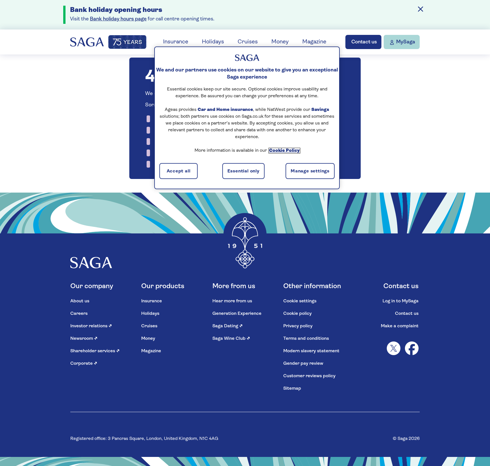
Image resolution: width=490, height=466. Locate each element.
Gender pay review (303, 363)
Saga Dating (227, 326)
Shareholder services (95, 351)
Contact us (407, 313)
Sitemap (292, 388)
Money (280, 42)
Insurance (175, 42)
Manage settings (310, 171)
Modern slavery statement (311, 351)
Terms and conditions (306, 338)
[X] (393, 348)
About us (79, 301)
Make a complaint (400, 326)
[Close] (420, 9)
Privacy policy (297, 326)
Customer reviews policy (309, 376)
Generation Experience (236, 313)
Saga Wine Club (231, 338)
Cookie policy (297, 313)
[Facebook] (412, 348)
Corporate (83, 363)
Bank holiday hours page (118, 19)
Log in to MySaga (401, 301)
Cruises (248, 42)
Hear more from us (232, 301)
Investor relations (91, 326)
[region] (247, 118)
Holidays (213, 42)
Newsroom (84, 338)
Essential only (243, 171)
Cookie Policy (284, 150)
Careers (79, 313)
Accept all (179, 171)
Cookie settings (299, 301)
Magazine (314, 42)
